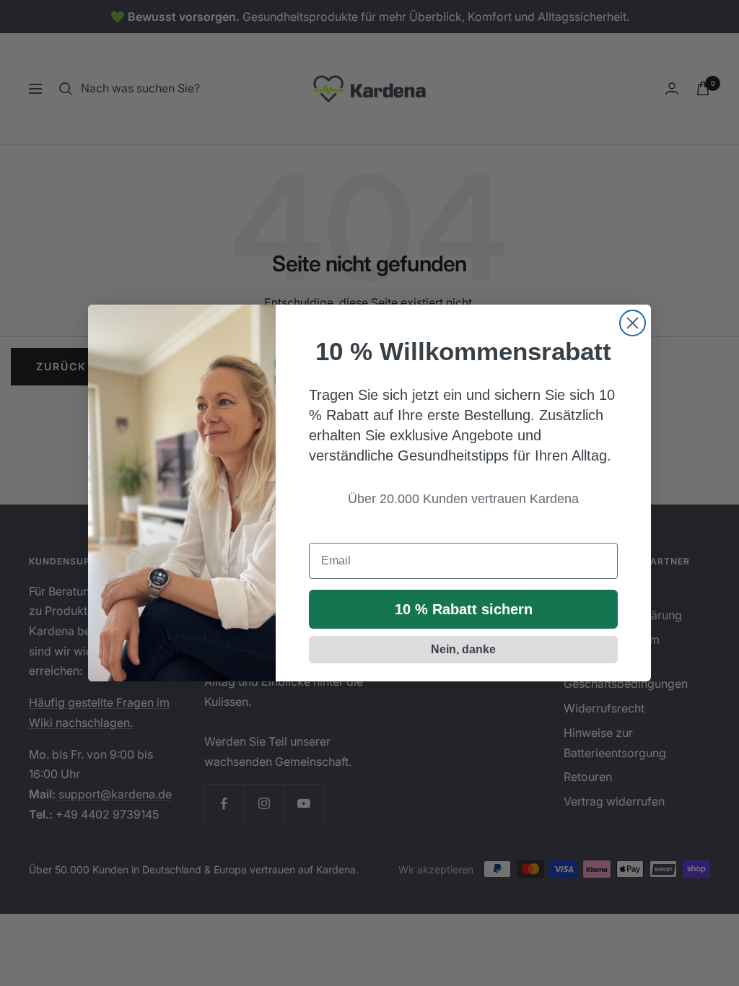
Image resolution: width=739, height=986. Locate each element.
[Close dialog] (632, 323)
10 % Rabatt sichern (464, 609)
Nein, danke (463, 649)
